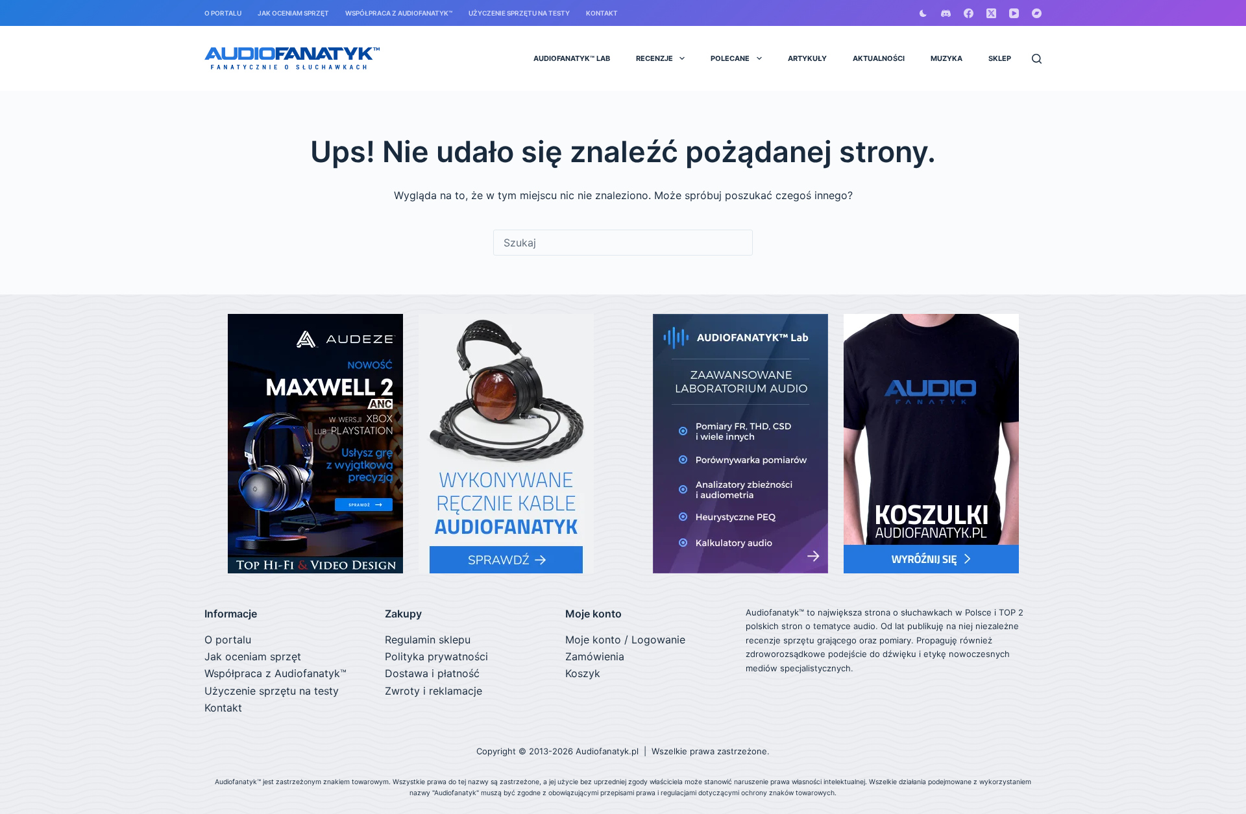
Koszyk (582, 673)
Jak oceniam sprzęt (293, 13)
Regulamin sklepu (427, 639)
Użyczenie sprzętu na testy (519, 13)
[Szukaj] (1037, 59)
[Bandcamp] (1037, 13)
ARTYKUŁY (807, 58)
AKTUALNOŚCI (879, 58)
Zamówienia (594, 656)
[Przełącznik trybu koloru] (923, 13)
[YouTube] (1014, 13)
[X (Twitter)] (991, 13)
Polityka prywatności (436, 656)
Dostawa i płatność (432, 673)
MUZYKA (946, 58)
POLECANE (730, 58)
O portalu (222, 13)
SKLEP (999, 58)
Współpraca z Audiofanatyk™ (398, 13)
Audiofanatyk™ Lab (571, 58)
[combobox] (623, 243)
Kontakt (602, 13)
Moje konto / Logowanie (625, 639)
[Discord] (946, 13)
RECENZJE (654, 58)
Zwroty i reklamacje (433, 690)
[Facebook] (968, 13)
